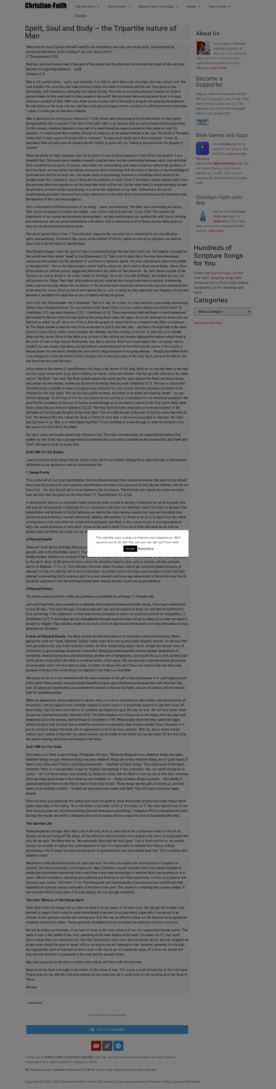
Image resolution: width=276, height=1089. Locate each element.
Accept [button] (130, 548)
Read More (146, 548)
